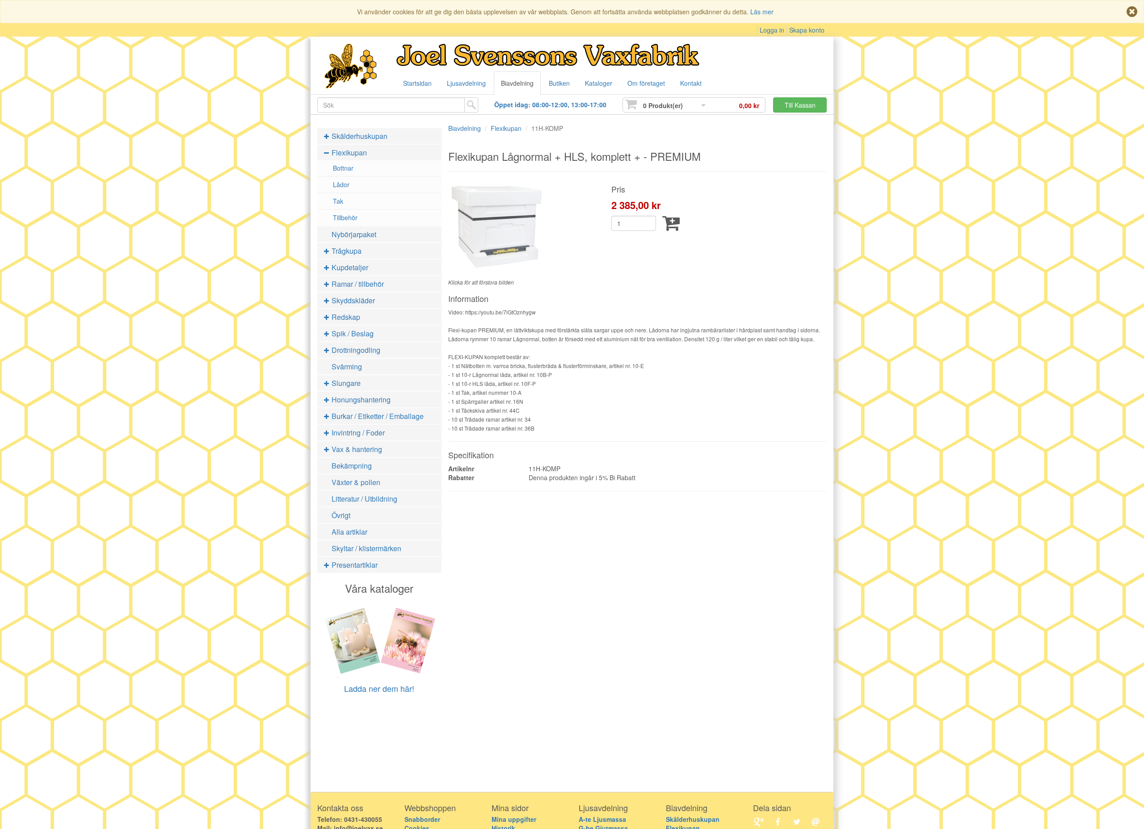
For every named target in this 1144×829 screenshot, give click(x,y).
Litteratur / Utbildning (364, 499)
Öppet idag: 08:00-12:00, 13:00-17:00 (550, 104)
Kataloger (598, 83)
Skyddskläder (352, 300)
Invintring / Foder (357, 432)
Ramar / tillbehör (357, 284)
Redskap (345, 317)
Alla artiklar (349, 532)
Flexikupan (348, 152)
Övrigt (341, 515)
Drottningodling (355, 350)
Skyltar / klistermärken (366, 548)
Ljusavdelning (466, 83)
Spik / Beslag (352, 333)
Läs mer (762, 11)
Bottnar (343, 167)
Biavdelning (517, 83)
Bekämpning (352, 466)
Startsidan (417, 83)
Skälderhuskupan (358, 136)
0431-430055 (363, 819)
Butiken (559, 83)
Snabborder (422, 819)
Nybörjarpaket (354, 234)
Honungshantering (360, 399)
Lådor (341, 184)
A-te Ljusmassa (602, 819)
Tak (338, 201)
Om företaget (646, 83)
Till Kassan (800, 104)
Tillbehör (345, 217)
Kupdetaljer (349, 267)
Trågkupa (346, 251)
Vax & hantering (356, 449)
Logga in (772, 29)
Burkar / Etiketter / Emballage (377, 416)
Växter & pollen (356, 482)
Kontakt (691, 83)
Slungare (345, 383)
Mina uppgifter (514, 819)
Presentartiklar (354, 565)
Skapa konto (806, 29)
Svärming (347, 366)
